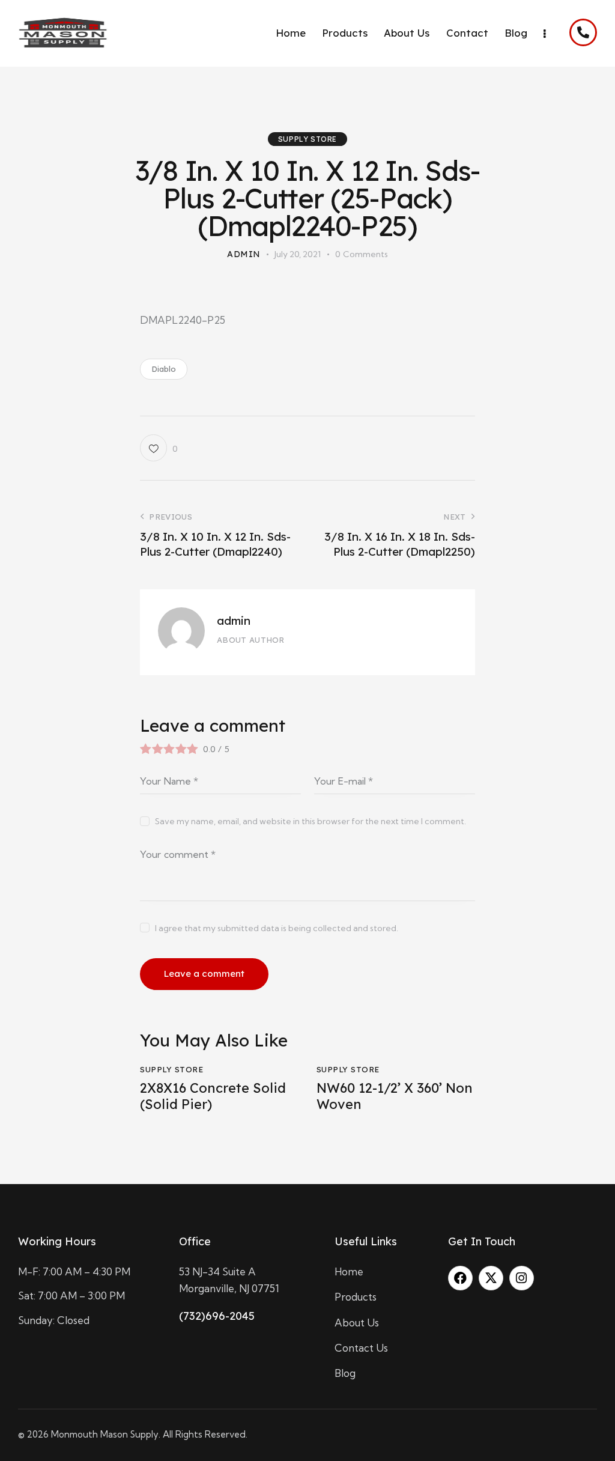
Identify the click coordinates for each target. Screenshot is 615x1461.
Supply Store (307, 139)
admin (233, 620)
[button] (158, 447)
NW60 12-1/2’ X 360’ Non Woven (395, 1096)
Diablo (163, 369)
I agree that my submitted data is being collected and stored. (276, 928)
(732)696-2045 (217, 1316)
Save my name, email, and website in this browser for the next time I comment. (310, 821)
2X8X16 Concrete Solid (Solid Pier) (213, 1096)
